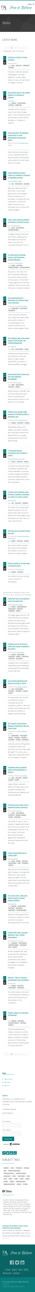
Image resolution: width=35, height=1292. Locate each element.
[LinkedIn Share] (11, 1153)
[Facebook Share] (4, 1153)
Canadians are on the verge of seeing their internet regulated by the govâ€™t (18, 646)
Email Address (8, 1113)
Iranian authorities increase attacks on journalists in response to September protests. (19, 175)
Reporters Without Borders (15, 181)
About (14, 1269)
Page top (6, 1284)
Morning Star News (13, 859)
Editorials (7, 1082)
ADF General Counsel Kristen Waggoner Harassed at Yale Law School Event (18, 726)
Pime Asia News (12, 346)
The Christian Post (23, 420)
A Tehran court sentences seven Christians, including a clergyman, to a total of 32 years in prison (18, 494)
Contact (16, 1273)
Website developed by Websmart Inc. (13, 1286)
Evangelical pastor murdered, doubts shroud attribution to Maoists (17, 769)
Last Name (7, 1130)
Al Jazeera (18, 382)
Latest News (8, 1079)
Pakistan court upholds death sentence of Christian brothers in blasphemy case (18, 414)
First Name (7, 1121)
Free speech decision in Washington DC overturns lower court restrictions (18, 300)
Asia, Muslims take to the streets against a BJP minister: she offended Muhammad (18, 340)
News (4, 1073)
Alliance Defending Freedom (15, 604)
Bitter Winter (17, 225)
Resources (7, 1273)
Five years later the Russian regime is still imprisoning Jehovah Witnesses (17, 257)
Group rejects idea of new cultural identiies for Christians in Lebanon (19, 95)
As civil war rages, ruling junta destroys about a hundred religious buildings (17, 898)
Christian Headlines (22, 306)
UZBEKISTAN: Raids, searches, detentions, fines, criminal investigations (18, 935)
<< (5, 48)
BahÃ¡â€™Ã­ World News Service (16, 459)
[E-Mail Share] (15, 1153)
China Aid (19, 811)
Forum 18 (20, 263)
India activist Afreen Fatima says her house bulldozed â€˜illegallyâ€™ (18, 376)
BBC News (21, 569)
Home (7, 1269)
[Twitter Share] (7, 1153)
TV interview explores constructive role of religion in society (17, 453)
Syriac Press (11, 101)
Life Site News (20, 652)
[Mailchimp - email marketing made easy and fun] (11, 1144)
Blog (20, 1269)
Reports (7, 1085)
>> (27, 48)
